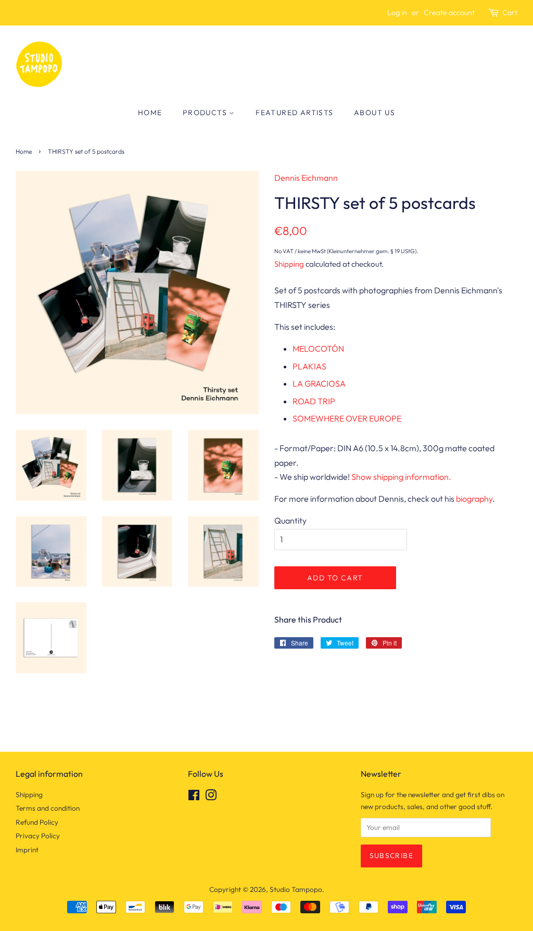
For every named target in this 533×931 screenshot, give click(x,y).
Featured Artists (294, 112)
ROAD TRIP (314, 401)
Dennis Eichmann (306, 177)
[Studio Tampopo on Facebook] (194, 797)
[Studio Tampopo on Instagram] (211, 797)
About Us (374, 112)
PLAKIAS (309, 366)
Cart (509, 12)
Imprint (27, 849)
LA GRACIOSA (319, 383)
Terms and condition (48, 808)
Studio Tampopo (296, 889)
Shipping (289, 264)
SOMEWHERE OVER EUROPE (347, 418)
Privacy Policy (38, 835)
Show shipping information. (401, 476)
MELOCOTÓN (318, 348)
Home (150, 112)
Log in (397, 12)
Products (206, 112)
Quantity (290, 520)
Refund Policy (37, 822)
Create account (449, 12)
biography (474, 498)
